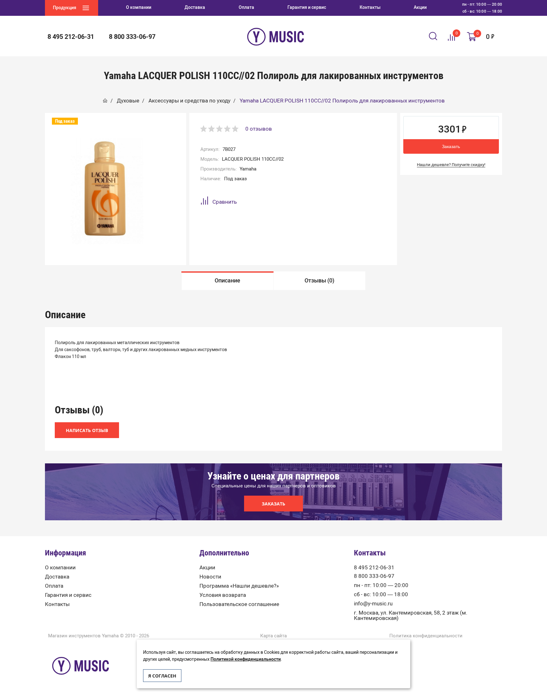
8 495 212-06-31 (374, 567)
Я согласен (162, 676)
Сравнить (224, 202)
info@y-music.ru (373, 603)
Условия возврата (222, 595)
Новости (210, 576)
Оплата (54, 586)
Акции (207, 567)
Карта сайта (273, 636)
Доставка (57, 576)
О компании (60, 567)
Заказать (451, 146)
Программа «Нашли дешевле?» (239, 586)
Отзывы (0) (319, 280)
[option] (227, 280)
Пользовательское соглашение (239, 604)
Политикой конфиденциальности (246, 659)
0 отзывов (258, 129)
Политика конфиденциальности (425, 636)
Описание (227, 280)
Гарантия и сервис (68, 595)
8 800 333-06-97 (374, 576)
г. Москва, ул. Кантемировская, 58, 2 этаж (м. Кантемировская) (410, 615)
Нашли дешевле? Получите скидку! (451, 164)
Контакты (57, 604)
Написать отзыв (87, 430)
